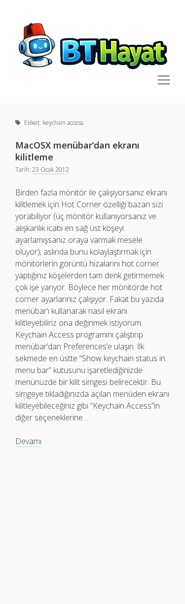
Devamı (28, 441)
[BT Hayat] (92, 69)
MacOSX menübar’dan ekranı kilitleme (77, 151)
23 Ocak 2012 (50, 169)
